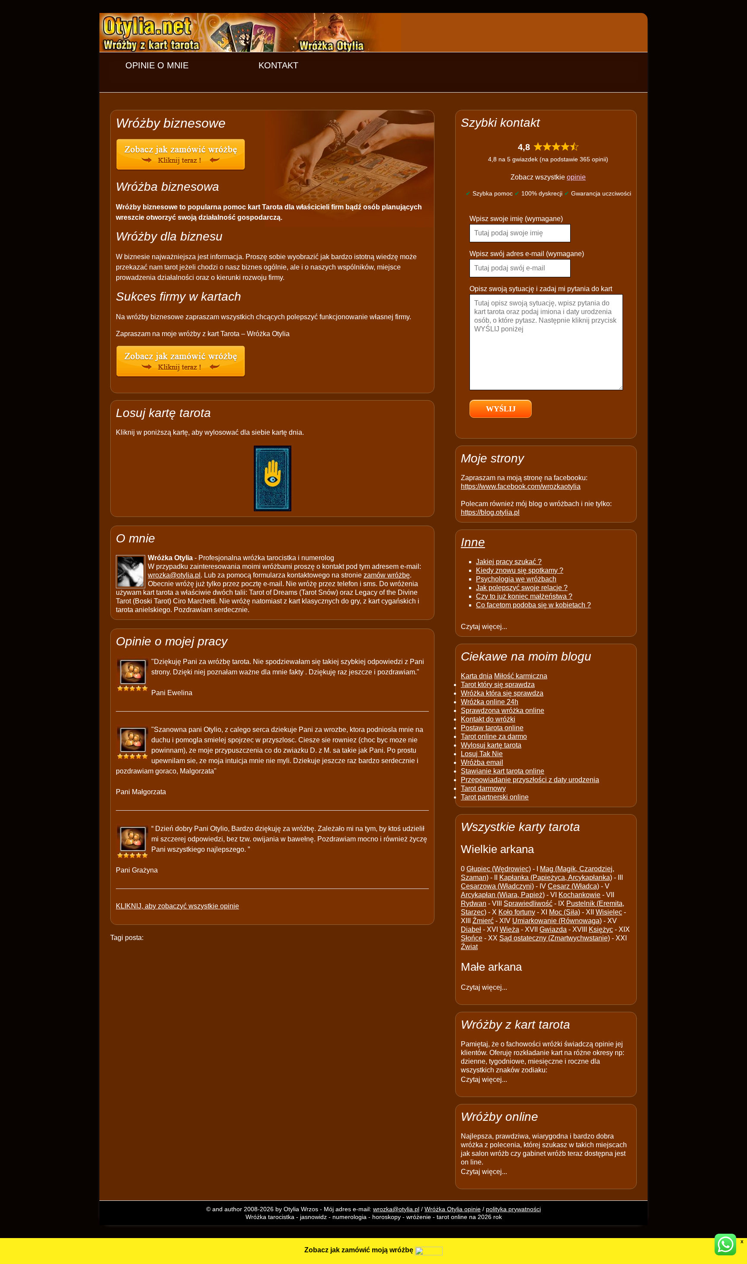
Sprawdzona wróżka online (502, 710)
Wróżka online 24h (489, 702)
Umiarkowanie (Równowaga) (557, 920)
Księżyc (601, 929)
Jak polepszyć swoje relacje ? (522, 587)
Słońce (471, 938)
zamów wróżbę (387, 575)
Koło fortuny (516, 912)
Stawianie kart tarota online (502, 771)
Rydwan (473, 903)
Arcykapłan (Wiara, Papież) (503, 894)
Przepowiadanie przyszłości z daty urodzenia (530, 779)
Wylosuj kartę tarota (491, 745)
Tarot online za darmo (494, 736)
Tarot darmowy (483, 788)
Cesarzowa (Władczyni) (497, 886)
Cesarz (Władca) (573, 886)
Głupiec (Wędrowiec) (498, 869)
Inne (473, 542)
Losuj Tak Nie (482, 753)
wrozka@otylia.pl (174, 575)
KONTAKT (278, 65)
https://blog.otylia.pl (490, 512)
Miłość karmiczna (520, 676)
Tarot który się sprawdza (498, 684)
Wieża (509, 929)
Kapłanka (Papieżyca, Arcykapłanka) (555, 877)
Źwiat (469, 946)
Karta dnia (476, 676)
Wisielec (609, 912)
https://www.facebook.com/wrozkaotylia (521, 486)
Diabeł (471, 929)
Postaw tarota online (492, 727)
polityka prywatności (513, 1209)
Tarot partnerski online (495, 797)
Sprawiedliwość (528, 903)
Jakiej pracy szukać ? (509, 561)
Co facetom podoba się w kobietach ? (533, 605)
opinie (576, 177)
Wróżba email (482, 762)
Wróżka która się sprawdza (502, 693)
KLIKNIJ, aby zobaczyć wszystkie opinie (177, 906)
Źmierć (483, 920)
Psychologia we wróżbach (516, 579)
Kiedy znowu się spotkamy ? (519, 570)
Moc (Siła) (564, 912)
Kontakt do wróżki (488, 719)
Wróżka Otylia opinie (453, 1209)
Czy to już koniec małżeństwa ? (524, 596)
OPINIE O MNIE (156, 65)
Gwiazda (553, 929)
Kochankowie (579, 894)
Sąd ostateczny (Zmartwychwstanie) (554, 938)
